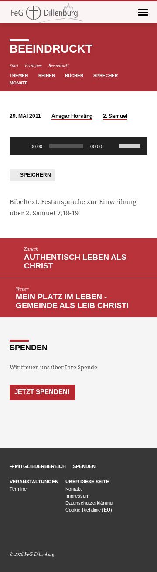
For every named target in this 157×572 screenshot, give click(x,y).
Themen (19, 75)
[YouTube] (24, 533)
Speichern (35, 175)
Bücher (75, 75)
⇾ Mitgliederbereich (38, 466)
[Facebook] (13, 533)
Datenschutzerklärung (89, 502)
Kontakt (73, 489)
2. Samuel (115, 116)
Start (14, 65)
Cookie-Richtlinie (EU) (88, 509)
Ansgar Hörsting (71, 116)
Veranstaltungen (34, 481)
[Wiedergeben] (21, 146)
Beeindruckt (58, 65)
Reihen (47, 75)
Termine (18, 489)
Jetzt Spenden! (42, 391)
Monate (19, 82)
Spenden (84, 466)
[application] (79, 146)
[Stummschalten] (111, 146)
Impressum (77, 495)
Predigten (33, 65)
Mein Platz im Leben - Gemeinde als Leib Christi (72, 301)
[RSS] (33, 533)
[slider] (131, 145)
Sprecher (106, 75)
